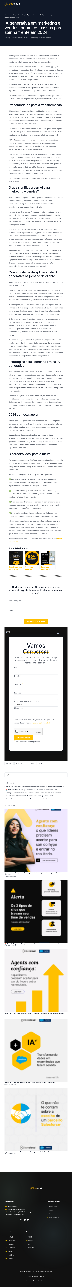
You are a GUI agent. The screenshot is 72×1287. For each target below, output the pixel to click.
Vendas (48, 38)
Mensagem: (19, 708)
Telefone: (18, 684)
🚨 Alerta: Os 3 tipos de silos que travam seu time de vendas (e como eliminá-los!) (31, 790)
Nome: (17, 668)
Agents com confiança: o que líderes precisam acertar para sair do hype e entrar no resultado (35, 786)
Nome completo (15, 601)
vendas (40, 763)
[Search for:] (35, 774)
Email (11, 611)
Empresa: (18, 693)
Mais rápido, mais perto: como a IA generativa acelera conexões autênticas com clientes (33, 793)
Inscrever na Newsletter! (36, 621)
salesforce (30, 763)
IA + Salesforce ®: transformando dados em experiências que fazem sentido (29, 796)
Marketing (34, 38)
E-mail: (17, 676)
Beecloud (9, 763)
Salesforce (42, 38)
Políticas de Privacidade (41, 723)
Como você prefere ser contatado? (28, 701)
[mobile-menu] (66, 4)
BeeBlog (7, 38)
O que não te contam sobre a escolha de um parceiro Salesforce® (26, 799)
